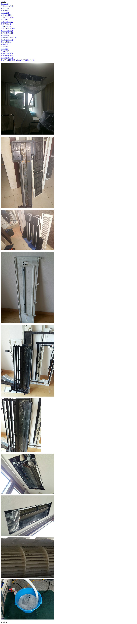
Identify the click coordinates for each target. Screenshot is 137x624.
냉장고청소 (5, 13)
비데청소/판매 (6, 15)
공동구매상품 (6, 24)
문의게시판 (5, 51)
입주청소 (4, 19)
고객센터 (4, 46)
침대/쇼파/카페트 (7, 17)
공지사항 (4, 49)
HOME (3, 2)
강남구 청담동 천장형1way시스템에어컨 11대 (18, 60)
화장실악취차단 (7, 31)
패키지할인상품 (7, 22)
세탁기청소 (5, 8)
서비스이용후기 (7, 53)
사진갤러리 (5, 44)
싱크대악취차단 (7, 33)
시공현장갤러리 (7, 40)
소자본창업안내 (7, 58)
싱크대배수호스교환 (8, 37)
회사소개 (4, 4)
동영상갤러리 (6, 42)
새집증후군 (5, 35)
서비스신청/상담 (7, 55)
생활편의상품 (6, 26)
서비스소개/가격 (7, 6)
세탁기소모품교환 (8, 28)
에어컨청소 (5, 10)
